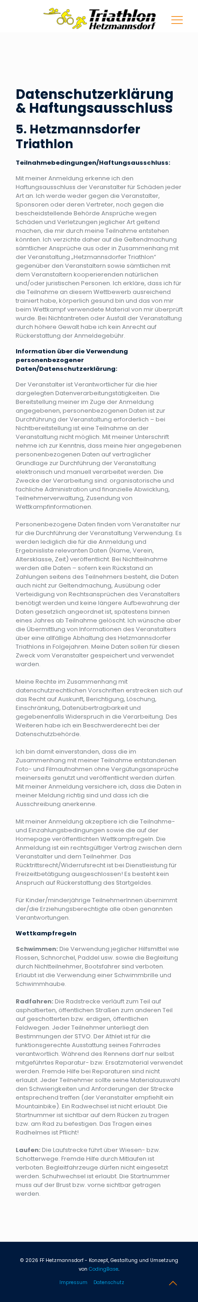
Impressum (73, 1282)
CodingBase (103, 1269)
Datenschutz (108, 1282)
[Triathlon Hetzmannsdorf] (99, 16)
